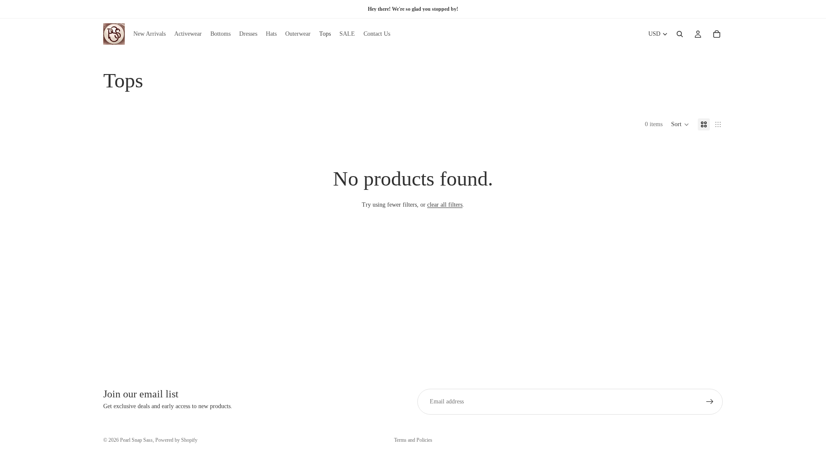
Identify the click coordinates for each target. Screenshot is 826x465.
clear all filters (444, 205)
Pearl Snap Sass (136, 440)
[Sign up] (710, 402)
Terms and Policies (413, 440)
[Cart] (716, 34)
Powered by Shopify (176, 440)
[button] (680, 124)
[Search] (679, 34)
